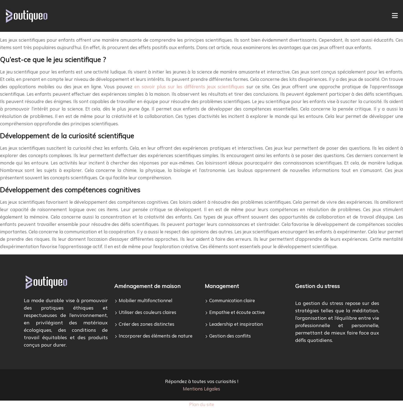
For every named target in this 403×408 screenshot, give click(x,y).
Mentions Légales (201, 389)
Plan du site (201, 404)
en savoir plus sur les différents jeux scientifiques (189, 86)
